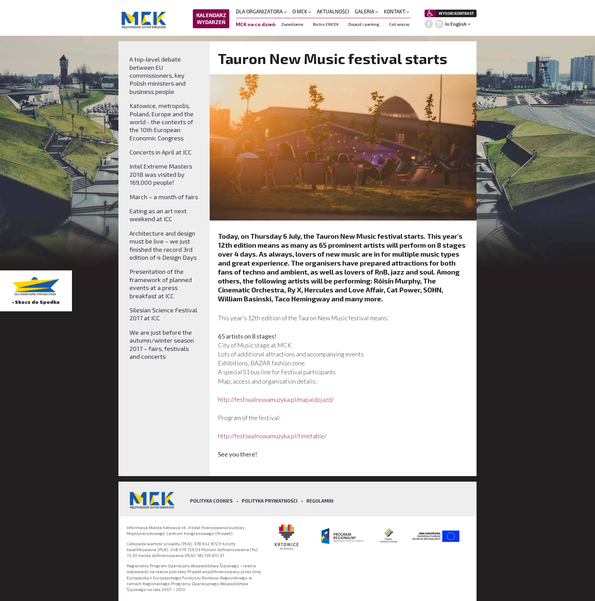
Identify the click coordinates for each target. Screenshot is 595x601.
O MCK (300, 11)
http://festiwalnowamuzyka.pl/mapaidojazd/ (276, 399)
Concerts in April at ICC (160, 152)
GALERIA (365, 11)
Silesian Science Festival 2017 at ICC (163, 314)
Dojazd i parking (363, 24)
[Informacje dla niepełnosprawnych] (430, 13)
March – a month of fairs (163, 197)
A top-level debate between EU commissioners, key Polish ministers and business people (157, 75)
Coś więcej (399, 24)
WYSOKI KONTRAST (456, 13)
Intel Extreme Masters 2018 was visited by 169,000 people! (160, 174)
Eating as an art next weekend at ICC (158, 215)
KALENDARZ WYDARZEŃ (211, 18)
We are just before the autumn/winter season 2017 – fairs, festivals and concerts (161, 344)
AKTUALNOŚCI (333, 11)
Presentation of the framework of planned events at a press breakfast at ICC (160, 283)
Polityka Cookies (211, 501)
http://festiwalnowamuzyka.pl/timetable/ (272, 436)
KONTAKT (395, 11)
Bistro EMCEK (326, 24)
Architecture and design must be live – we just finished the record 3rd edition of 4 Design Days (163, 245)
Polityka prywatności (270, 501)
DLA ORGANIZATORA (260, 11)
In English (456, 24)
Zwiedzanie (292, 24)
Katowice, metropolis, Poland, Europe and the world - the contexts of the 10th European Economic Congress (161, 122)
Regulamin (319, 501)
